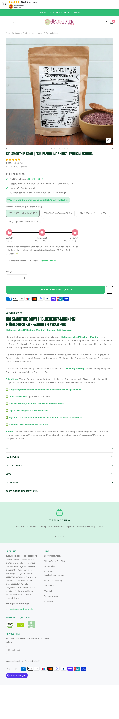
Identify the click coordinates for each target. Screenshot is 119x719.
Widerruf (48, 590)
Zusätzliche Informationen (22, 491)
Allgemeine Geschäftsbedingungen (54, 573)
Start (8, 33)
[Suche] (13, 22)
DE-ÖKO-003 (35, 179)
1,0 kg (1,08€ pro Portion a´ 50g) (93, 213)
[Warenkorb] (111, 22)
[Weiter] (112, 149)
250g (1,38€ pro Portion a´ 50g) (23, 213)
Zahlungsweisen (51, 596)
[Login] (98, 22)
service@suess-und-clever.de (19, 609)
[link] (14, 159)
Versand (23, 167)
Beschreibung (14, 313)
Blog (8, 474)
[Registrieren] (49, 650)
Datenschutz (49, 585)
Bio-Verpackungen (52, 555)
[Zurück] (7, 149)
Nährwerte (12, 457)
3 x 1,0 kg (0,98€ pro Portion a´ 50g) (25, 221)
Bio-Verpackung (30, 199)
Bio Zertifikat (49, 566)
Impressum (49, 601)
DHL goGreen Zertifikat (54, 561)
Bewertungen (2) (16, 465)
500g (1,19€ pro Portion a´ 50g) (58, 213)
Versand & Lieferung (53, 580)
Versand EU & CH (48, 260)
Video (9, 448)
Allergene (12, 482)
